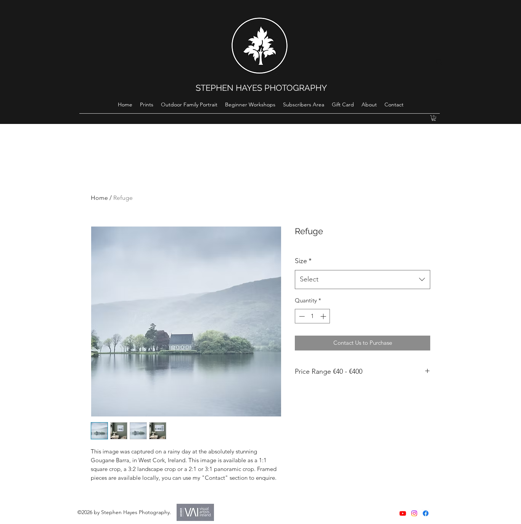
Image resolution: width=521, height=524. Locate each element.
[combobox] (362, 279)
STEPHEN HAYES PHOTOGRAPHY (261, 88)
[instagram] (414, 513)
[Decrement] (301, 316)
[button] (433, 118)
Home (99, 197)
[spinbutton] (312, 316)
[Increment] (324, 316)
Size (303, 261)
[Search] (439, 62)
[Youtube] (403, 513)
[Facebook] (425, 513)
